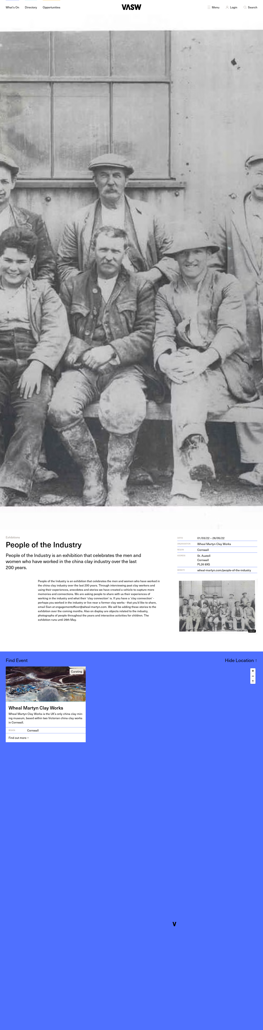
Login (233, 7)
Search (252, 7)
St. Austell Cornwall (203, 559)
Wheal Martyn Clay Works (214, 544)
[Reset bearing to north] (252, 681)
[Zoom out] (252, 676)
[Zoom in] (252, 670)
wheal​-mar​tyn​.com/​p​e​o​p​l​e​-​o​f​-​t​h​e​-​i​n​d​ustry (224, 570)
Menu (215, 7)
